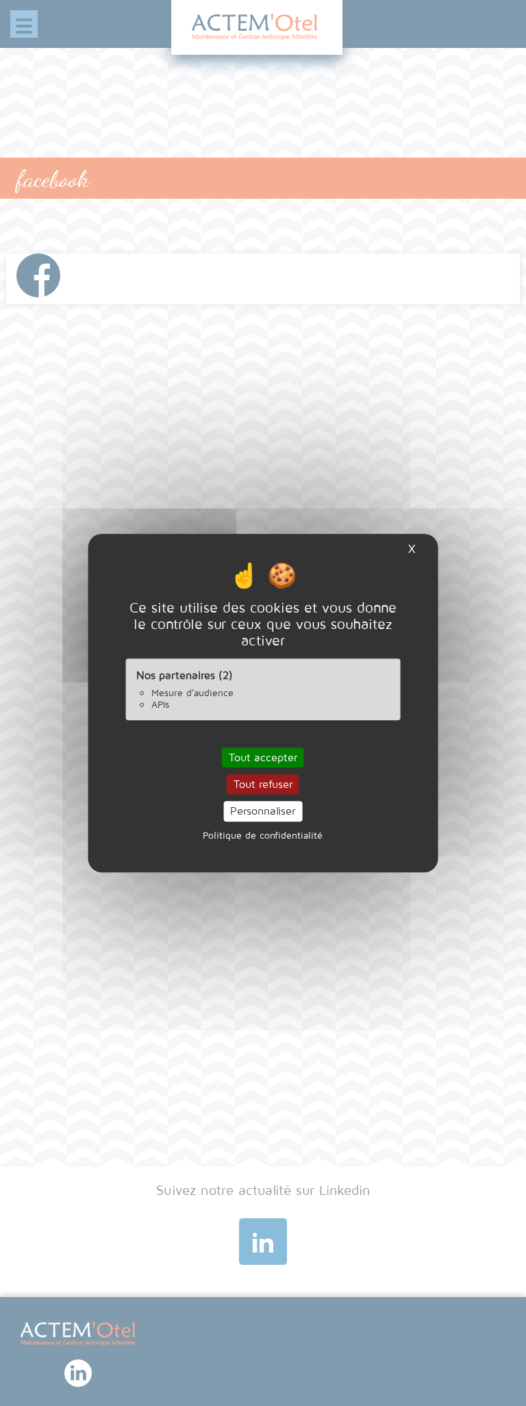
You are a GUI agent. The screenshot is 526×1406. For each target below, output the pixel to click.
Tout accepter (263, 757)
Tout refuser (263, 784)
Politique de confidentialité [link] (263, 835)
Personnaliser (262, 811)
